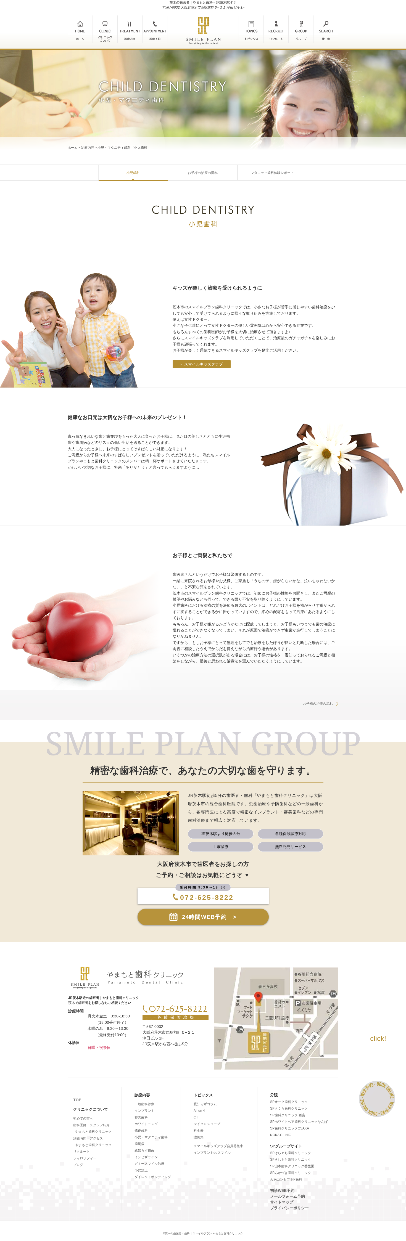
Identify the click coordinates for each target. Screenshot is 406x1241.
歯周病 (139, 1144)
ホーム (73, 148)
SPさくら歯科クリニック (289, 1108)
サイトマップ (281, 1202)
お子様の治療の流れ (318, 704)
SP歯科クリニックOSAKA (289, 1128)
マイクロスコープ (207, 1124)
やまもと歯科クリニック (93, 1132)
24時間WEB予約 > (209, 917)
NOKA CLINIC (280, 1135)
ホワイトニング (146, 1124)
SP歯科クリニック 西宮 (287, 1115)
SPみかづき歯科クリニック (290, 1173)
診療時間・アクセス (88, 1138)
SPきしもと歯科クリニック (290, 1160)
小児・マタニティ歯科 (151, 1137)
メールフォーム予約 (287, 1196)
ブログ (78, 1165)
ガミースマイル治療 (149, 1164)
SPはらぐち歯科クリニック (290, 1153)
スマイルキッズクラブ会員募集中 (218, 1146)
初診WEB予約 (282, 1190)
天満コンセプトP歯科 (286, 1179)
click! (378, 1038)
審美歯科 (141, 1117)
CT (196, 1117)
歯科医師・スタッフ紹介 (91, 1125)
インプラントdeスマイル (212, 1153)
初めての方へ (83, 1118)
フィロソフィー (84, 1158)
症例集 (199, 1137)
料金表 (199, 1131)
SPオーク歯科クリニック (289, 1102)
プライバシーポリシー (289, 1208)
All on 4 (199, 1111)
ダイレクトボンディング (153, 1177)
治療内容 (87, 148)
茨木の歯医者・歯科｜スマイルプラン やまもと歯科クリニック (204, 1233)
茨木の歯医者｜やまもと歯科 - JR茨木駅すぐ (203, 2)
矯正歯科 (141, 1131)
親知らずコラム (205, 1104)
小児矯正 (141, 1170)
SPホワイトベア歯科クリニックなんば (299, 1122)
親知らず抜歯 (144, 1150)
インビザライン (146, 1157)
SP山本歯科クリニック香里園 (292, 1166)
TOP (77, 1100)
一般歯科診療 (144, 1104)
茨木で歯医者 (78, 1003)
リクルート (81, 1152)
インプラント (144, 1111)
